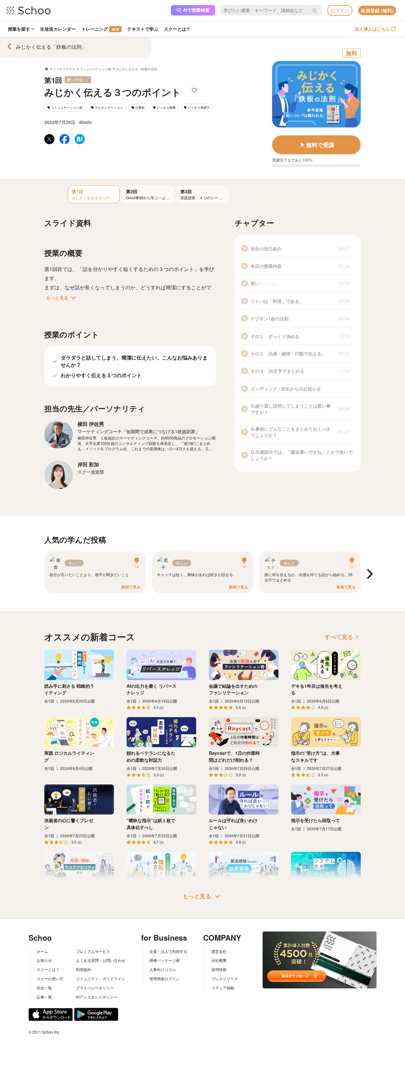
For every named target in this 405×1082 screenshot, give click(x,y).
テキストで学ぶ (142, 29)
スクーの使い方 (50, 978)
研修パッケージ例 (164, 960)
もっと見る (62, 298)
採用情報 (219, 969)
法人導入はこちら (372, 29)
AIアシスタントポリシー (96, 996)
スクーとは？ (177, 29)
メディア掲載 (222, 987)
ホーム (42, 951)
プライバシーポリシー (95, 987)
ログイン (339, 10)
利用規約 (83, 969)
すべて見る (343, 637)
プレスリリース (224, 978)
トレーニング (100, 29)
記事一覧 (44, 996)
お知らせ (44, 960)
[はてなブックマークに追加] (80, 139)
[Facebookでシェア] (64, 139)
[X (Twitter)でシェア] (49, 139)
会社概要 (219, 960)
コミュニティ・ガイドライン (100, 978)
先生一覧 (44, 987)
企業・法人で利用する (168, 951)
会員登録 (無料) (377, 10)
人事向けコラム (162, 969)
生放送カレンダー (58, 29)
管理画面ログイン (164, 978)
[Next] (369, 574)
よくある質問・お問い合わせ (100, 960)
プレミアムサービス (93, 951)
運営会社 (219, 951)
